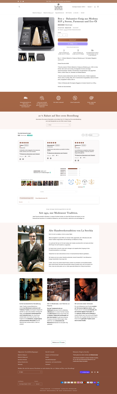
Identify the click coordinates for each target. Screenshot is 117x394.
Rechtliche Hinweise (22, 359)
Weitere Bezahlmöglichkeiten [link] (73, 47)
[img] (42, 171)
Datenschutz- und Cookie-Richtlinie (53, 362)
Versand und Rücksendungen (52, 355)
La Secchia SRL (47, 388)
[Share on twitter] (23, 159)
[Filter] (86, 135)
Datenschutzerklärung (51, 390)
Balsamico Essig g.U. (22, 355)
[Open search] (83, 135)
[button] (19, 6)
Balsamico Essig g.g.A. (23, 357)
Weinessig (20, 364)
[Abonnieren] (69, 124)
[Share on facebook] (20, 159)
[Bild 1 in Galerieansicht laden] (22, 57)
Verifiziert (80, 187)
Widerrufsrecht (43, 390)
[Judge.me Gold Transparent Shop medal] (78, 182)
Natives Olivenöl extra (23, 362)
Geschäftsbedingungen (50, 359)
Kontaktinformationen (67, 390)
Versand (65, 29)
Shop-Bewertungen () (41, 198)
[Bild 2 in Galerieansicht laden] (31, 57)
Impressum (47, 364)
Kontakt (47, 357)
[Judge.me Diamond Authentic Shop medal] (71, 182)
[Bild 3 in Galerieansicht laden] (40, 57)
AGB (57, 390)
